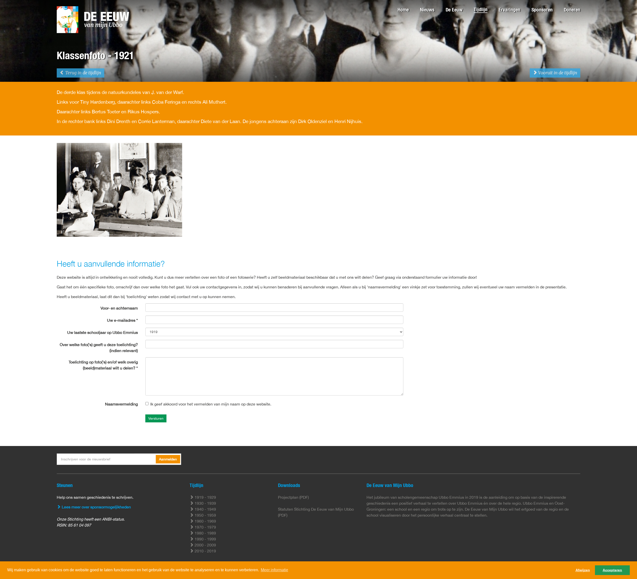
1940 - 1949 (205, 509)
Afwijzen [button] (583, 570)
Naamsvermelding (121, 404)
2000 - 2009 (205, 545)
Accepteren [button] (612, 570)
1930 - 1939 (205, 503)
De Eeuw (454, 9)
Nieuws (427, 9)
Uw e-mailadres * (122, 320)
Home (403, 9)
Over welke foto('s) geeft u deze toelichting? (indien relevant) (99, 347)
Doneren (572, 9)
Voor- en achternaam (119, 308)
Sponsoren (542, 9)
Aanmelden (168, 459)
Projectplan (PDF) (293, 497)
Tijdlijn (480, 9)
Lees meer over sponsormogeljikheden (96, 507)
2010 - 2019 (205, 551)
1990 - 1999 (205, 539)
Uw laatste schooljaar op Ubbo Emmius (102, 332)
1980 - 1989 (205, 533)
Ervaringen (509, 9)
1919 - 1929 (205, 497)
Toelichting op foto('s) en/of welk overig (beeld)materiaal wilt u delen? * (103, 365)
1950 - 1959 (205, 515)
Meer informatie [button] (274, 570)
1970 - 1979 (205, 527)
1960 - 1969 (205, 521)
